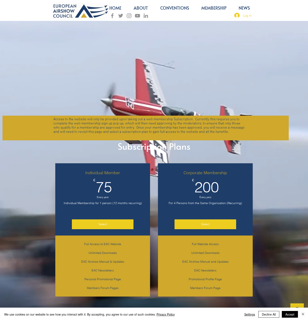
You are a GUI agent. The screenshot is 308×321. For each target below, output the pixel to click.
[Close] (302, 314)
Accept (289, 314)
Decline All (269, 314)
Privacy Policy (166, 314)
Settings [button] (249, 314)
